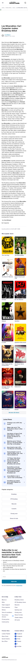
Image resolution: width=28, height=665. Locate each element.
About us (4, 600)
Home (3, 7)
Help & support (6, 605)
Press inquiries (6, 607)
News (14, 7)
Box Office (5, 641)
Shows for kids (14, 518)
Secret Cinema (6, 639)
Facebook (19, 633)
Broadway (14, 494)
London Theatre (6, 633)
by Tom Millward (6, 220)
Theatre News (8, 7)
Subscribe (14, 581)
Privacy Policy (19, 585)
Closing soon (14, 513)
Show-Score (5, 636)
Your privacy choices (5, 616)
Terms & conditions (7, 612)
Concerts (14, 508)
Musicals (14, 504)
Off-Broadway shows (20, 602)
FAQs (3, 602)
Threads (19, 641)
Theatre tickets (19, 617)
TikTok (18, 639)
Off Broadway (14, 499)
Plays (16, 607)
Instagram (19, 636)
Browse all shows (14, 412)
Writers (4, 610)
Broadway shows (19, 600)
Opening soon (18, 610)
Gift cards (17, 620)
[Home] (14, 3)
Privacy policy (5, 619)
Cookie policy (5, 622)
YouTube (19, 646)
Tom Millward (7, 34)
